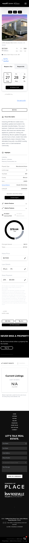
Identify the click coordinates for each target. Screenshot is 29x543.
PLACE (19, 520)
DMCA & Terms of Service (15, 541)
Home (14, 414)
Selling (14, 420)
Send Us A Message (14, 476)
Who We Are (14, 427)
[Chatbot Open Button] (24, 538)
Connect (14, 429)
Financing (14, 423)
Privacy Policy (5, 541)
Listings (14, 416)
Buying (15, 418)
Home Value (14, 425)
